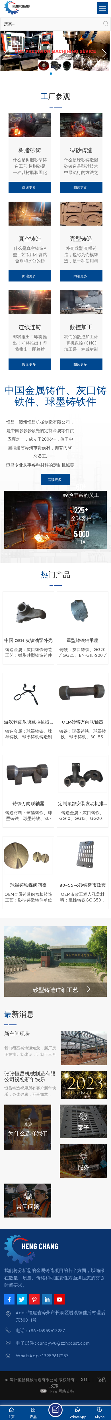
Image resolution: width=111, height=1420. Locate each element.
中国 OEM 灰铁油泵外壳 (28, 640)
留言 (55, 1410)
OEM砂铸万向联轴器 (82, 722)
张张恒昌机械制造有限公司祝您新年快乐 (30, 1076)
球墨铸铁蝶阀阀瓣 (28, 885)
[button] (51, 73)
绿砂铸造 (81, 150)
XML (85, 1380)
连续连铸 (29, 326)
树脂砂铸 (29, 150)
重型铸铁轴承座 (82, 640)
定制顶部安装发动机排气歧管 (82, 803)
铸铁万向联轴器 (28, 803)
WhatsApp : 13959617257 (42, 1356)
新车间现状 (17, 1033)
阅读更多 (29, 187)
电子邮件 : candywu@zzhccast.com (53, 1343)
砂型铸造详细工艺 (55, 989)
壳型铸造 (81, 238)
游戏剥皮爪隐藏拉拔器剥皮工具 (28, 722)
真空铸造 (29, 238)
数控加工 (81, 326)
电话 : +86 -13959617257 (40, 1330)
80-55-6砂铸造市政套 (82, 885)
